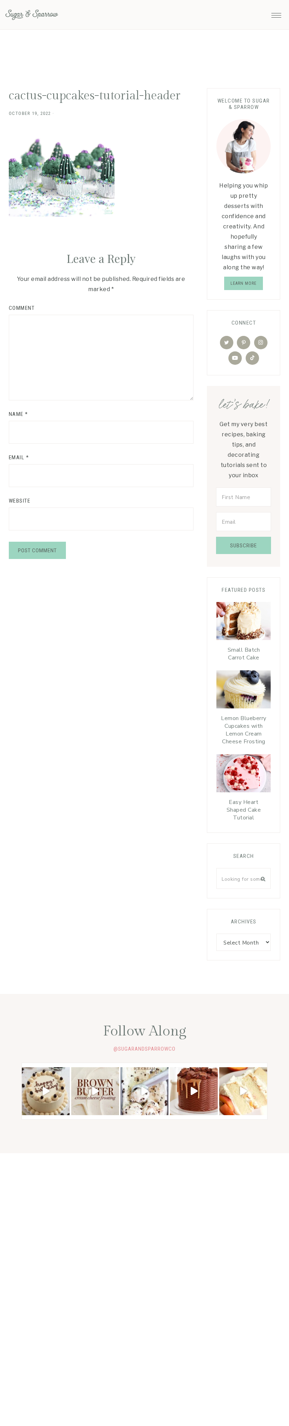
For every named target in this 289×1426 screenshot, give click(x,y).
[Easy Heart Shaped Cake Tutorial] (243, 775)
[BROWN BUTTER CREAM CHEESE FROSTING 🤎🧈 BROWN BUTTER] (95, 1091)
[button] (276, 13)
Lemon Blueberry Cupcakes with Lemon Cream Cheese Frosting (243, 729)
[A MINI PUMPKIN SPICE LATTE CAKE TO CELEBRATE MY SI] (46, 1091)
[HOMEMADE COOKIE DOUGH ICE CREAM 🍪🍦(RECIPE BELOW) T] (144, 1091)
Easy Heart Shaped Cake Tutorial (244, 810)
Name (18, 414)
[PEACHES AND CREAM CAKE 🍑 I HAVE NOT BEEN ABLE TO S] (243, 1091)
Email (19, 457)
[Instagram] (261, 342)
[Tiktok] (252, 358)
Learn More (243, 283)
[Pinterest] (243, 342)
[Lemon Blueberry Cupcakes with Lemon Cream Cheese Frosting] (243, 691)
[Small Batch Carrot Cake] (243, 623)
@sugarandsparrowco (144, 1049)
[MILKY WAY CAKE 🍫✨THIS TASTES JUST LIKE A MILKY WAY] (194, 1091)
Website (20, 501)
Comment (22, 308)
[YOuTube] (235, 358)
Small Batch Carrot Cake (244, 654)
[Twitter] (226, 342)
